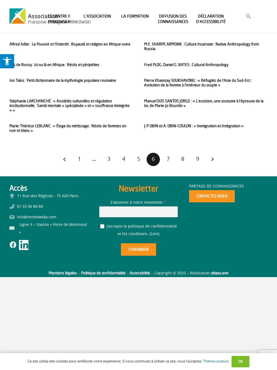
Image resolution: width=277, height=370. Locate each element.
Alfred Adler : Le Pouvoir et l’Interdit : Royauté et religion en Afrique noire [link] (69, 44)
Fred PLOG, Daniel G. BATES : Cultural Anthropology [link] (186, 64)
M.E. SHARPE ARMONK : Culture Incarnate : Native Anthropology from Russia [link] (201, 46)
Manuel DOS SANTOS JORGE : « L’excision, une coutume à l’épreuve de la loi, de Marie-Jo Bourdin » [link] (203, 103)
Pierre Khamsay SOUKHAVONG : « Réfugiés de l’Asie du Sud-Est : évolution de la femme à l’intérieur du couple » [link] (198, 82)
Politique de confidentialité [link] (103, 273)
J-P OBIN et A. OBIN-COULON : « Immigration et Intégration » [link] (194, 126)
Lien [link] (154, 234)
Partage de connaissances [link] (216, 186)
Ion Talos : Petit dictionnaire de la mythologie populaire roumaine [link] (62, 80)
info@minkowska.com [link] (36, 217)
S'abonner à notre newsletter (138, 203)
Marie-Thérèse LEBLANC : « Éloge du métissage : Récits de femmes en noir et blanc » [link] (67, 128)
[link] (7, 61)
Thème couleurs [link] (216, 361)
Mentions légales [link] (63, 273)
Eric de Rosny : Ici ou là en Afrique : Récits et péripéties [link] (54, 64)
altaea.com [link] (219, 273)
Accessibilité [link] (140, 273)
